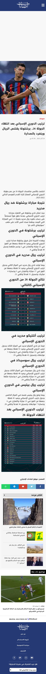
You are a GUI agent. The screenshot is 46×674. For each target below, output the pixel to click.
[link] (14, 657)
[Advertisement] (23, 36)
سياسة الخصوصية (23, 645)
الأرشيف (23, 651)
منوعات (42, 118)
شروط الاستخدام (23, 639)
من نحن (23, 634)
